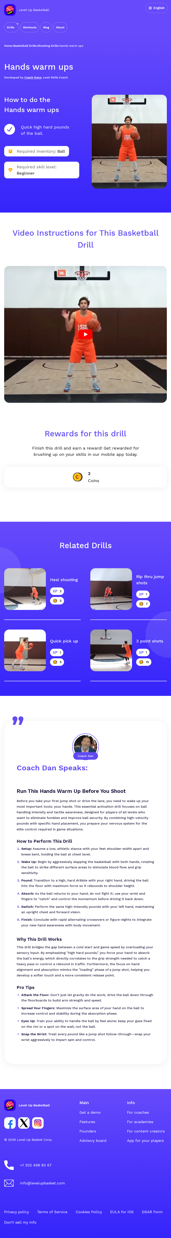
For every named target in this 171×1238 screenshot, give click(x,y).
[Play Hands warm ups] (85, 334)
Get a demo (90, 1112)
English (159, 8)
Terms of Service (52, 1212)
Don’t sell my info (20, 1222)
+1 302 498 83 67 (36, 1165)
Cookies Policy (89, 1212)
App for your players (145, 1140)
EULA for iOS (122, 1212)
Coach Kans (32, 77)
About (60, 27)
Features (87, 1122)
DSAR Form (152, 1212)
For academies (140, 1122)
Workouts (29, 27)
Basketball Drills (24, 45)
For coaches (138, 1112)
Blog (46, 27)
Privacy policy (16, 1212)
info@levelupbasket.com (42, 1183)
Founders (87, 1131)
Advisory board (92, 1140)
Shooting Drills (47, 45)
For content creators (146, 1131)
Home (8, 45)
